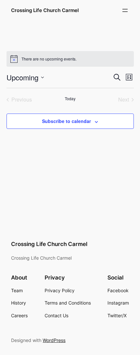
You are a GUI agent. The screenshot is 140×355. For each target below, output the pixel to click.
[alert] (70, 59)
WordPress (54, 340)
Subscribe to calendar (66, 121)
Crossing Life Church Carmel (45, 10)
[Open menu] (125, 10)
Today (70, 98)
